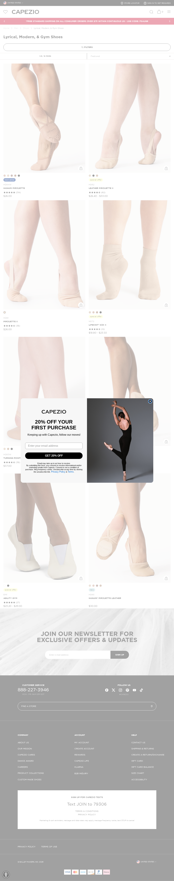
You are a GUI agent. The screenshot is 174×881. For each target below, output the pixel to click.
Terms (71, 471)
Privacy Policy (58, 471)
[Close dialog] (150, 401)
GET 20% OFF (54, 455)
